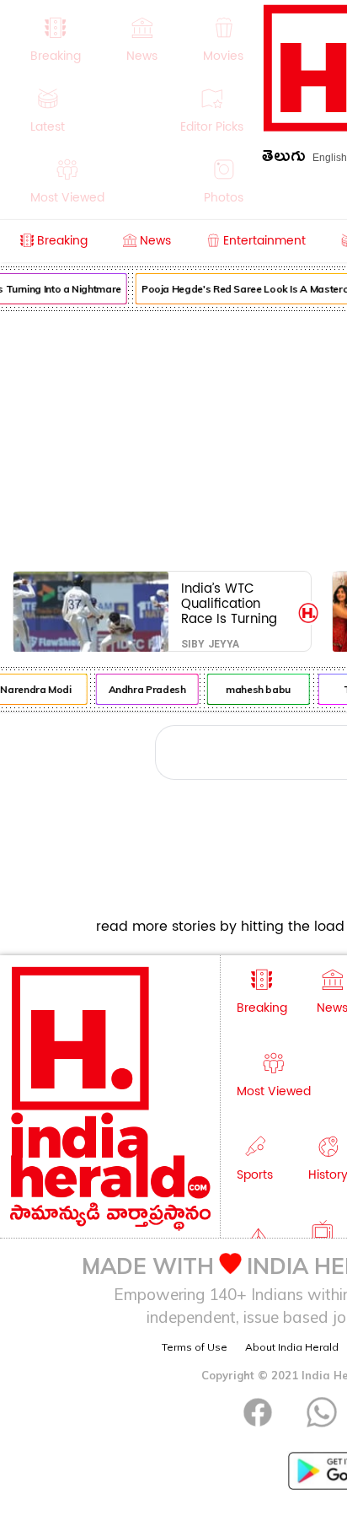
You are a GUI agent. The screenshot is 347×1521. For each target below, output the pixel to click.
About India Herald (292, 1347)
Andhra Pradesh (145, 689)
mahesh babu (256, 689)
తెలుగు (284, 159)
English (329, 158)
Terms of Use (194, 1347)
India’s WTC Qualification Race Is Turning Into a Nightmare (233, 603)
